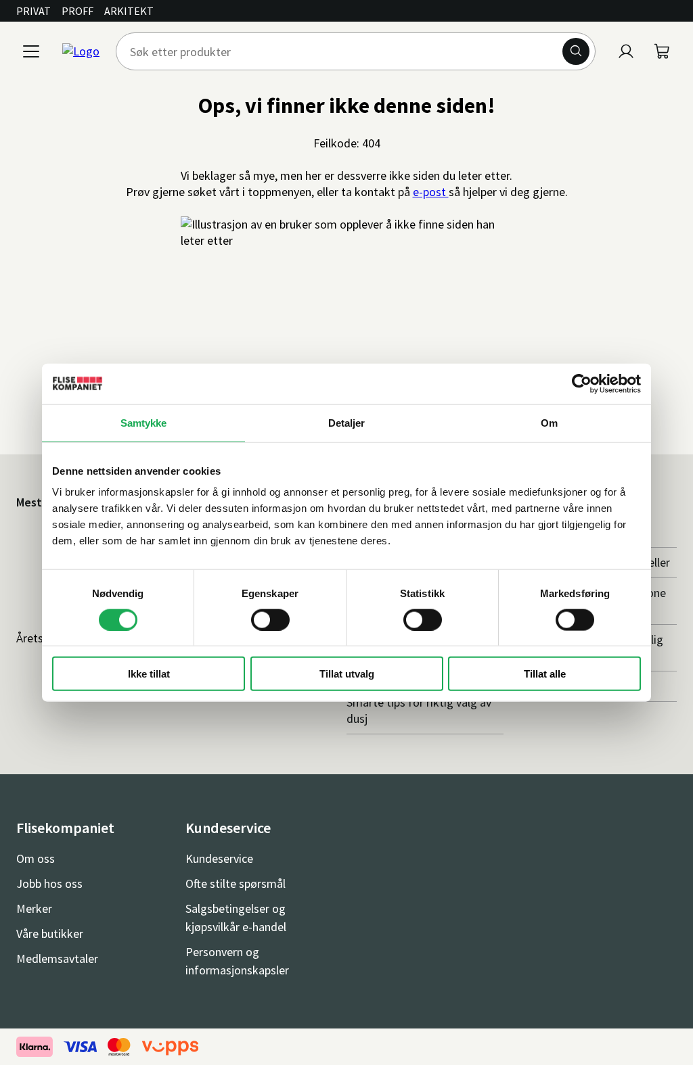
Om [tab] (549, 422)
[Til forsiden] (80, 51)
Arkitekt (129, 11)
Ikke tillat (149, 674)
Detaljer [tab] (346, 422)
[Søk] (575, 51)
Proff (77, 11)
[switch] (270, 619)
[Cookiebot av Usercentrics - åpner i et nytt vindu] (581, 383)
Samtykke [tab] (143, 422)
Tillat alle (545, 674)
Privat (33, 11)
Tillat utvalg (346, 674)
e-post (431, 191)
